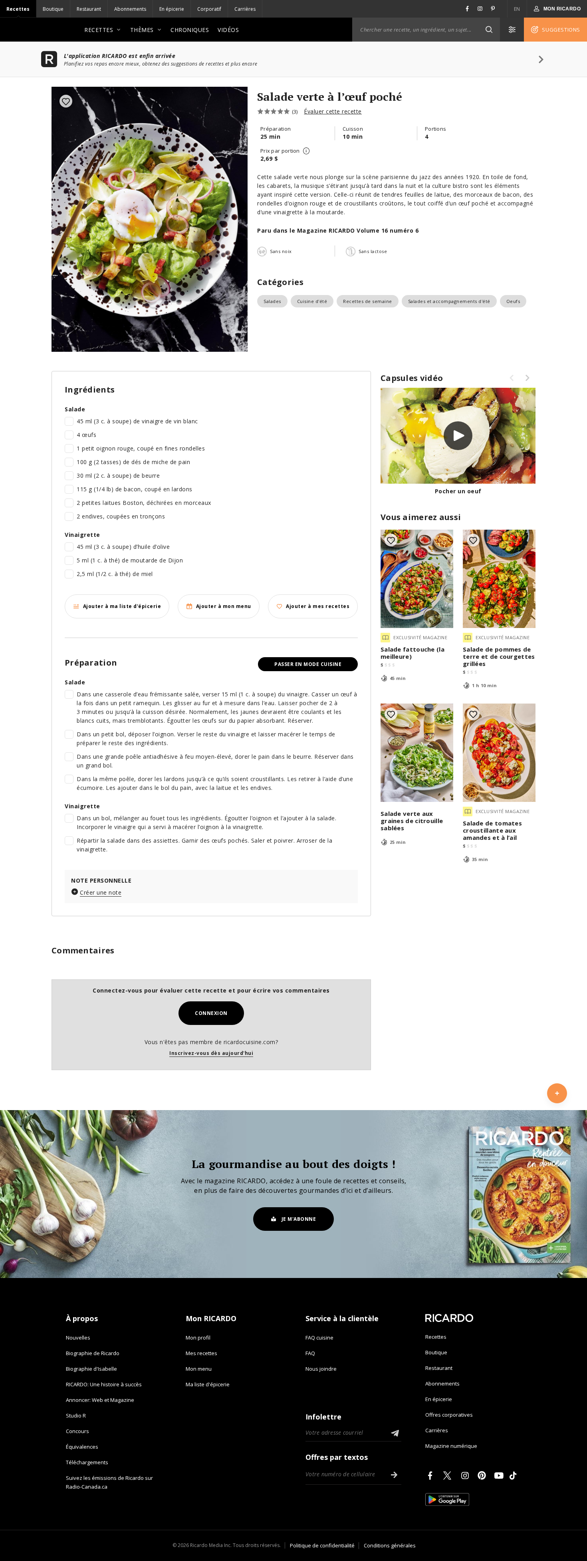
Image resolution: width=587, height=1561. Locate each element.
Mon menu (199, 1368)
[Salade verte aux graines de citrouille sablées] (417, 753)
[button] (489, 29)
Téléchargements (87, 1462)
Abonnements (130, 9)
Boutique (53, 9)
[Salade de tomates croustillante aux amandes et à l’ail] (499, 753)
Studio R (76, 1415)
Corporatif (209, 9)
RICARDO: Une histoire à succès (104, 1384)
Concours (77, 1431)
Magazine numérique (451, 1445)
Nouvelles (78, 1337)
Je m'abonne (299, 1219)
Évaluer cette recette (333, 111)
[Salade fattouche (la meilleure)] (417, 579)
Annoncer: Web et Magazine (100, 1400)
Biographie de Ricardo (92, 1353)
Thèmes (142, 30)
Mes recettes (201, 1353)
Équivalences (82, 1446)
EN (517, 9)
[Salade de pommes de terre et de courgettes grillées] (499, 579)
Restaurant (89, 9)
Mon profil (198, 1337)
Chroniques (190, 30)
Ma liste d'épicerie (208, 1384)
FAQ (310, 1353)
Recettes (18, 9)
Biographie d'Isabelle (91, 1368)
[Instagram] (466, 1475)
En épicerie (171, 9)
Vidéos (228, 30)
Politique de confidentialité (322, 1545)
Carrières (245, 9)
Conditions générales (390, 1545)
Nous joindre (321, 1368)
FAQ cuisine (319, 1337)
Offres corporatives (449, 1414)
